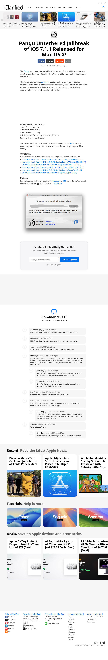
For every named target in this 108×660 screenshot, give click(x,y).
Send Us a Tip (92, 619)
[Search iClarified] (104, 7)
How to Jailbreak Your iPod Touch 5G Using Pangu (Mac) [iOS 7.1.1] (49, 173)
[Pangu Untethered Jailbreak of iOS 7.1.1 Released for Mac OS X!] (54, 213)
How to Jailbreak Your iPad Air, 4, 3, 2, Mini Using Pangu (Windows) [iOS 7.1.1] (54, 162)
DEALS (78, 8)
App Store (58, 183)
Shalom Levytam (63, 66)
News (70, 617)
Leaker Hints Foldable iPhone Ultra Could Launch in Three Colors (11, 25)
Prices (70, 624)
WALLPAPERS (50, 8)
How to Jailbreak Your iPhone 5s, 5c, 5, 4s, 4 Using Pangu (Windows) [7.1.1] (53, 159)
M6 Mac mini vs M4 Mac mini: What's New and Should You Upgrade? (83, 25)
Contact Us (91, 622)
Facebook (56, 181)
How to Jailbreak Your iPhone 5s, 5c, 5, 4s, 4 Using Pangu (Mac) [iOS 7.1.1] (52, 167)
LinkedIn (11, 626)
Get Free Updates (69, 259)
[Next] (106, 20)
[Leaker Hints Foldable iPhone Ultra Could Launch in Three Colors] (11, 21)
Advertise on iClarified (95, 617)
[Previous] (2, 20)
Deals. (12, 533)
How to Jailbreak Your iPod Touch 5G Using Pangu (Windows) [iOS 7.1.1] (51, 164)
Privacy (102, 645)
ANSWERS (61, 8)
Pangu (26, 71)
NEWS (30, 8)
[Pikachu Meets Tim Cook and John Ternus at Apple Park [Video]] (48, 21)
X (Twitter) (11, 620)
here (72, 143)
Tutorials (71, 619)
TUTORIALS (39, 8)
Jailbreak (71, 635)
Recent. (13, 450)
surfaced (44, 82)
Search (70, 640)
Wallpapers (72, 622)
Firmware (71, 632)
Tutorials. (15, 503)
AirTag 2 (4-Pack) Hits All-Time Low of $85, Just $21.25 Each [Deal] (59, 544)
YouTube (11, 629)
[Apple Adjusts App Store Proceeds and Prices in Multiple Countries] (66, 21)
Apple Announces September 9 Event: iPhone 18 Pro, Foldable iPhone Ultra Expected (29, 26)
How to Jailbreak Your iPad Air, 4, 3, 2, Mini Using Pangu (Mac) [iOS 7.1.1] (52, 170)
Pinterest (11, 623)
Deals (70, 627)
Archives (71, 637)
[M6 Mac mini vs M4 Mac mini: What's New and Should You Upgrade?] (84, 21)
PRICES (70, 8)
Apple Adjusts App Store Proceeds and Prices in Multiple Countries (65, 25)
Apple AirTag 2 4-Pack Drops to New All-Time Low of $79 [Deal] (24, 544)
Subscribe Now (53, 624)
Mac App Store (31, 629)
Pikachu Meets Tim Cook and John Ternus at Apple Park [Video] (47, 25)
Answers (71, 629)
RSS (9, 632)
